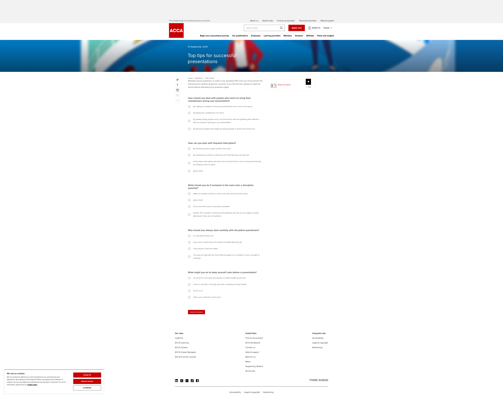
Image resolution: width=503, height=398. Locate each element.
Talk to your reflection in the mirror (207, 297)
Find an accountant (254, 338)
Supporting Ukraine (254, 366)
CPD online (209, 78)
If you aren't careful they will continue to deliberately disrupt (217, 242)
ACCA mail (250, 371)
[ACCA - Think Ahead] (318, 380)
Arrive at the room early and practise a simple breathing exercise (219, 278)
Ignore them (198, 171)
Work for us (250, 357)
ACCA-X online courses (185, 357)
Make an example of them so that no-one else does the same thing (220, 194)
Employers (256, 36)
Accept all (87, 375)
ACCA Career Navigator (185, 352)
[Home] (176, 37)
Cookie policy (32, 385)
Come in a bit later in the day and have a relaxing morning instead (219, 284)
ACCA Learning (182, 342)
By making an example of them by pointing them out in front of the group (222, 106)
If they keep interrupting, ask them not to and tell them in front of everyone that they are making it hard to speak (227, 163)
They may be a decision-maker (205, 248)
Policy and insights (325, 36)
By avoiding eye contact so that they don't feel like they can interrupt (221, 155)
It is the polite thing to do (203, 236)
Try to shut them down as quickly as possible (211, 206)
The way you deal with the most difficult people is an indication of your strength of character (226, 256)
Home (190, 78)
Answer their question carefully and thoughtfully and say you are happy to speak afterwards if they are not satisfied (226, 214)
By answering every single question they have (212, 148)
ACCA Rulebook (252, 342)
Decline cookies (87, 381)
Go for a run (198, 291)
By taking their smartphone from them (208, 113)
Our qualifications (240, 36)
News (247, 361)
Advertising (317, 347)
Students (299, 36)
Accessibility (318, 338)
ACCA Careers (181, 347)
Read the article (284, 85)
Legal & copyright (320, 342)
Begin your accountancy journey (214, 36)
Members (288, 36)
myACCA (179, 338)
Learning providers (272, 36)
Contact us (250, 347)
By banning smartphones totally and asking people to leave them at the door (224, 129)
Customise (87, 388)
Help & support (252, 352)
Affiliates (310, 36)
